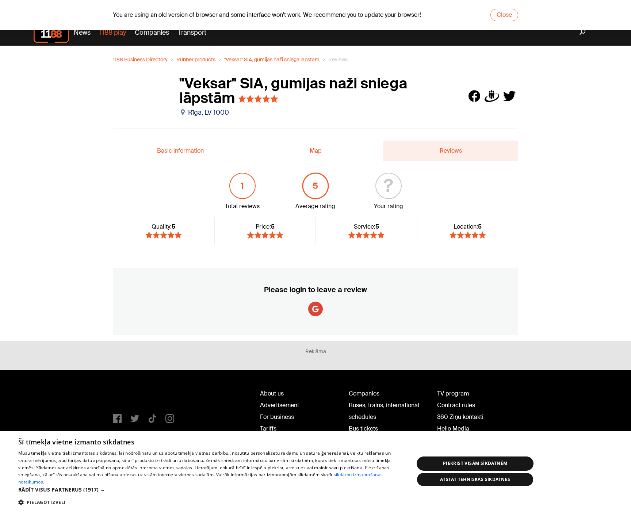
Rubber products (195, 59)
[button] (210, 489)
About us (272, 393)
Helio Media (453, 428)
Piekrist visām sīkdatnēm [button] (475, 463)
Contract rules (456, 405)
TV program (453, 393)
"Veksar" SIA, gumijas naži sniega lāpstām (272, 59)
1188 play (112, 32)
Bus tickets (363, 428)
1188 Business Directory (140, 59)
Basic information (180, 150)
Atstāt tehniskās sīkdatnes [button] (475, 479)
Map (316, 150)
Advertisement (279, 405)
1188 (128, 395)
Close (504, 15)
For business (277, 417)
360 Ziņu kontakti (460, 417)
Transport (192, 32)
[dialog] (315, 471)
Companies (152, 32)
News (82, 32)
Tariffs (268, 428)
